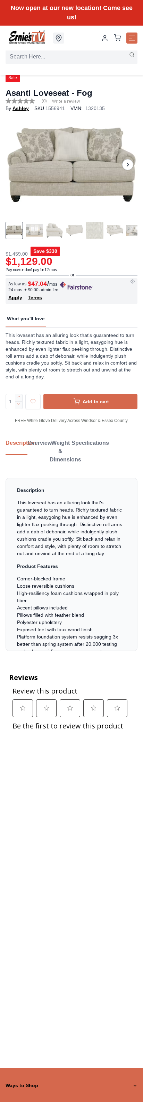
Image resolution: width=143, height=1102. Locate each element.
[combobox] (71, 56)
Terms (35, 297)
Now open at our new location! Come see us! (72, 12)
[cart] (117, 38)
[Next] (127, 164)
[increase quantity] (19, 398)
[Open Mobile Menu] (131, 38)
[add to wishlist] (33, 401)
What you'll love (26, 318)
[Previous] (15, 164)
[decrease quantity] (19, 405)
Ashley (20, 108)
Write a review (66, 101)
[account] (104, 38)
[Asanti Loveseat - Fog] (71, 164)
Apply (15, 297)
